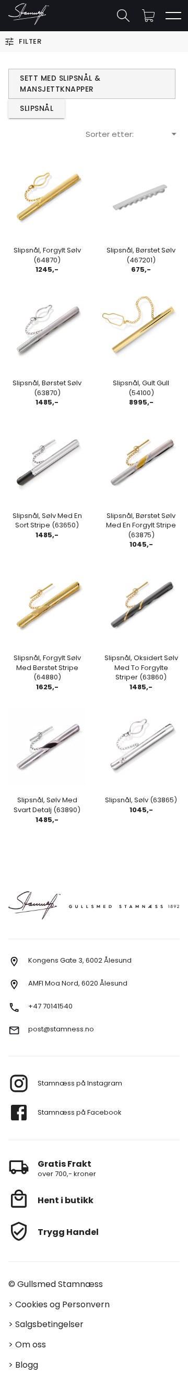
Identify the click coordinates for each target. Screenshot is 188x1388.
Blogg (26, 1365)
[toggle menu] (173, 16)
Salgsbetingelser (49, 1324)
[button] (148, 15)
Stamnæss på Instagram (80, 1083)
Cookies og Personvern (62, 1304)
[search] (123, 15)
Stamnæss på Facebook (80, 1112)
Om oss (30, 1345)
